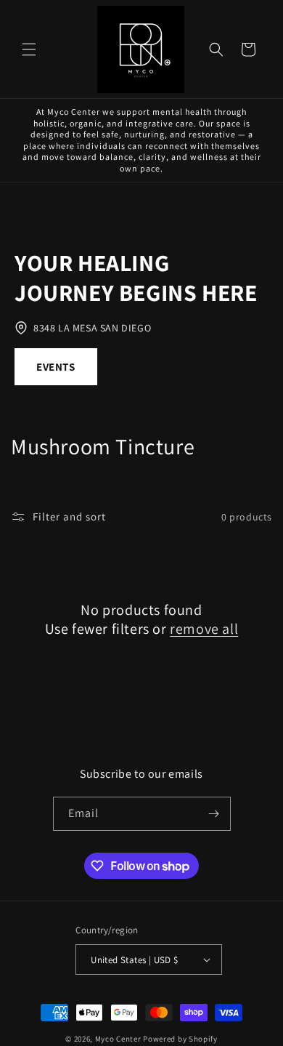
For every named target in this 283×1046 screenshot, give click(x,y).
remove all (204, 628)
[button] (29, 49)
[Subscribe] (214, 814)
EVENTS (55, 367)
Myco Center (118, 1039)
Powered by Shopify (180, 1039)
